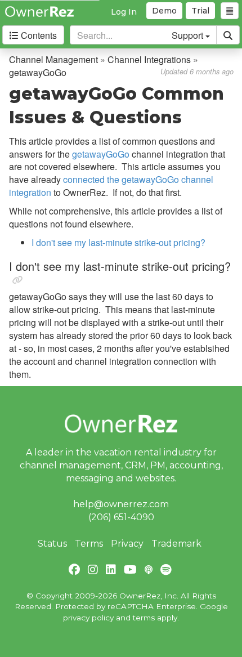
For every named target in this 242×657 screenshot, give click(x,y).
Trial (200, 11)
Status (52, 543)
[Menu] (230, 10)
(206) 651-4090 (121, 517)
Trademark (176, 543)
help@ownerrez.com (121, 504)
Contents (38, 35)
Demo (164, 11)
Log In (124, 12)
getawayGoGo (100, 154)
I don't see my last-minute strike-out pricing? (118, 242)
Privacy (127, 543)
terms (144, 617)
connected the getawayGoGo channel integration (111, 186)
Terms (89, 543)
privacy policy (88, 617)
